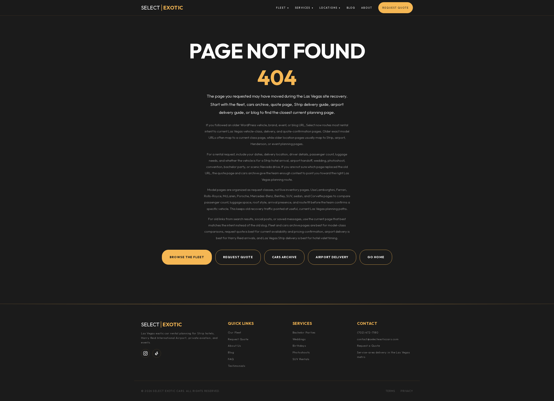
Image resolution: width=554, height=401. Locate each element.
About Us (234, 345)
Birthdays (299, 345)
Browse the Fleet (187, 257)
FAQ (231, 359)
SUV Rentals (301, 359)
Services (304, 7)
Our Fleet (234, 332)
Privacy (407, 391)
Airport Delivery (332, 257)
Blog (351, 7)
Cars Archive (284, 257)
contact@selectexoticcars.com (378, 339)
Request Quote (395, 7)
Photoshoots (301, 352)
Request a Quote (368, 345)
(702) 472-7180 (367, 332)
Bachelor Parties (304, 332)
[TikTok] (156, 353)
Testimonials (236, 365)
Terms (390, 391)
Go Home (375, 257)
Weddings (299, 339)
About (366, 7)
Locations (330, 7)
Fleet (282, 7)
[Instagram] (145, 353)
